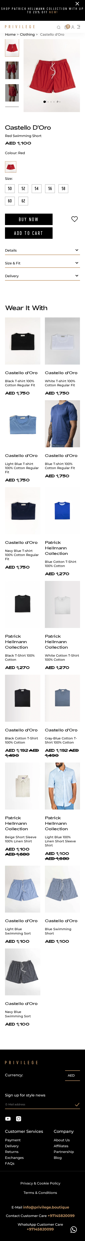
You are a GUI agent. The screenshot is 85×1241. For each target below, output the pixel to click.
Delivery (12, 1146)
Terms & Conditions (40, 1192)
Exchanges (14, 1157)
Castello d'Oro (28, 127)
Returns (12, 1152)
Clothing (27, 34)
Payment (13, 1140)
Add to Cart (29, 233)
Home (10, 34)
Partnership (64, 1152)
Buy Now (29, 219)
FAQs (10, 1163)
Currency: (14, 1075)
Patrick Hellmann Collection (56, 548)
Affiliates (61, 1146)
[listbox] (72, 1076)
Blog (58, 1157)
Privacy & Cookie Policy (40, 1183)
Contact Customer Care (40, 1216)
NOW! (53, 12)
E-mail (40, 1207)
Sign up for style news (25, 1095)
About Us (62, 1140)
